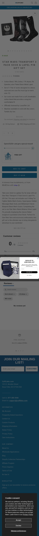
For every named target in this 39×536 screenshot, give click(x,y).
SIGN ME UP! (29, 272)
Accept (18, 520)
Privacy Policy (28, 515)
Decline (18, 526)
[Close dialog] (37, 258)
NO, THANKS (29, 275)
